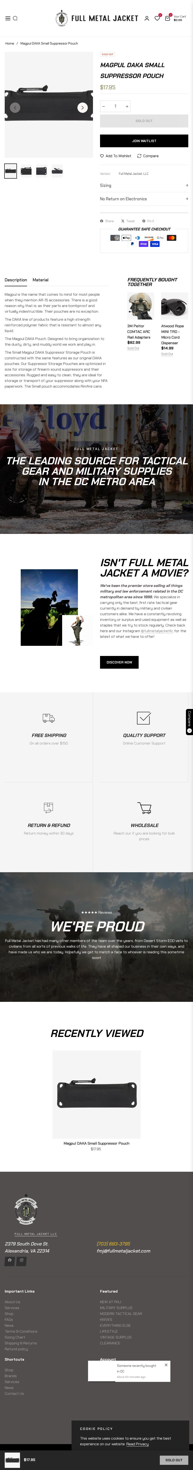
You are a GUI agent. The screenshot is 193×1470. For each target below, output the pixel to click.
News (9, 1325)
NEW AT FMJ (110, 1301)
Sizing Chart (15, 1337)
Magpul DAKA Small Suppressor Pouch (96, 1143)
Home (9, 43)
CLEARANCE (110, 1343)
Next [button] (82, 107)
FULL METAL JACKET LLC (36, 1234)
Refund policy (16, 1349)
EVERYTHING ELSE (115, 1325)
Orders (105, 1370)
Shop (9, 1313)
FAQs (9, 1319)
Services (12, 1307)
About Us (12, 1301)
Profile (105, 1375)
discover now (119, 662)
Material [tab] (40, 280)
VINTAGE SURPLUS (116, 1337)
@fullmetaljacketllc (157, 630)
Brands (11, 1375)
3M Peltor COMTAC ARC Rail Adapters (138, 331)
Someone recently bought (136, 1308)
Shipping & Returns (21, 1343)
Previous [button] (15, 107)
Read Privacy (137, 1443)
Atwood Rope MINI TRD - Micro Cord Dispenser (172, 334)
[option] (49, 105)
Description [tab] (16, 280)
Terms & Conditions (21, 1331)
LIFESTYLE (109, 1331)
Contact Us (14, 1393)
